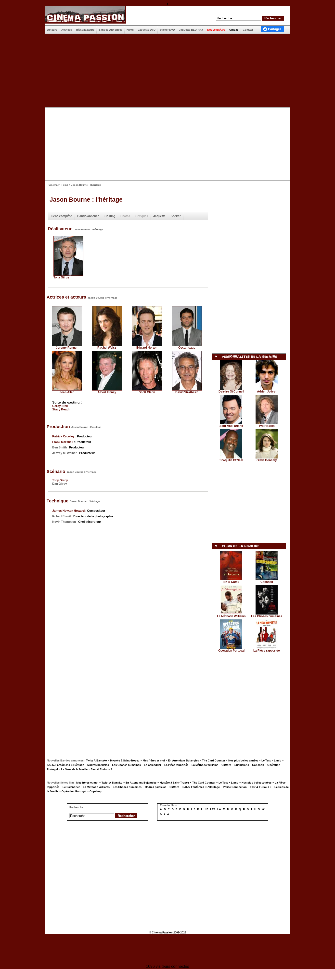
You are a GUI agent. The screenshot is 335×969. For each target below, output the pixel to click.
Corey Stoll (60, 406)
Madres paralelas (98, 764)
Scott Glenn (147, 392)
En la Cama (231, 582)
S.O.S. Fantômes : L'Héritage (65, 764)
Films (65, 184)
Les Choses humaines (266, 616)
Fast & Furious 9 (101, 769)
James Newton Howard (68, 510)
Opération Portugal (231, 650)
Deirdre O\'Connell (231, 391)
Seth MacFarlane (231, 426)
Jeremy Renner (67, 347)
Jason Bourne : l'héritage (86, 199)
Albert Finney (107, 392)
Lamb (277, 760)
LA (219, 809)
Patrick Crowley (63, 436)
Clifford (226, 764)
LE (206, 809)
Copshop (266, 582)
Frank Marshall (62, 442)
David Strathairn (186, 392)
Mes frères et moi (154, 760)
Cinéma (53, 184)
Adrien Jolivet (266, 391)
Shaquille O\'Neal (231, 460)
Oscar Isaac (186, 347)
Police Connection (235, 787)
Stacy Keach (61, 409)
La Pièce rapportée (266, 650)
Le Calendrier (152, 764)
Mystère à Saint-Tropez (125, 760)
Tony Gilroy (61, 277)
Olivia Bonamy (267, 460)
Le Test (266, 760)
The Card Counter (213, 760)
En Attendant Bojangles (183, 760)
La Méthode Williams (231, 616)
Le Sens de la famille (74, 769)
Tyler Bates (267, 426)
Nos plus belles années (243, 760)
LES (212, 809)
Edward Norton (146, 347)
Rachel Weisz (106, 347)
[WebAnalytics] (167, 950)
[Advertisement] (167, 70)
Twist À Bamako (96, 760)
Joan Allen (67, 392)
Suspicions (241, 764)
